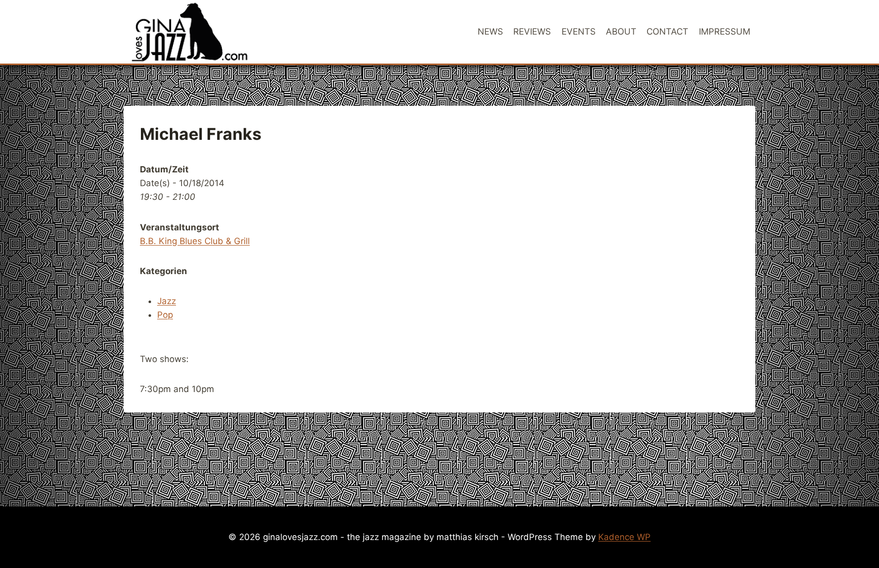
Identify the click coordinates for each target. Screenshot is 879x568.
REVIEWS (532, 31)
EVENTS (579, 31)
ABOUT (621, 31)
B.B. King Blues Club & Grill (195, 241)
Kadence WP (624, 537)
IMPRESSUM (724, 31)
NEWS (490, 31)
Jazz (166, 301)
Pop (165, 315)
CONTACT (667, 31)
